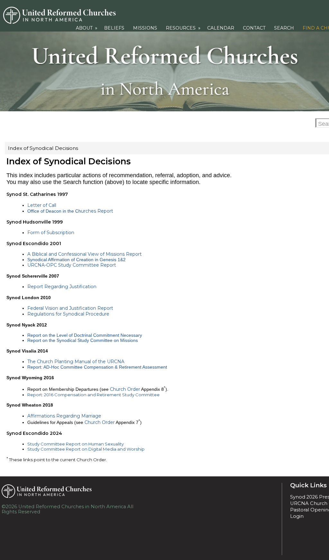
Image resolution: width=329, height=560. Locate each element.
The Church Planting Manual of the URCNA (75, 361)
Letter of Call (41, 205)
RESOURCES (184, 28)
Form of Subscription (50, 232)
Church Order (125, 389)
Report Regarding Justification (61, 286)
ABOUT (87, 28)
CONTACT (254, 28)
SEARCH (284, 28)
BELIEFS (114, 28)
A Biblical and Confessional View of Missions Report (84, 254)
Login (297, 516)
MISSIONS (145, 28)
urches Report (97, 211)
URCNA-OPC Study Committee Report (71, 265)
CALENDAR (220, 28)
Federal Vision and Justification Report (70, 308)
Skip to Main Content (71, 512)
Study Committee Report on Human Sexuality (75, 443)
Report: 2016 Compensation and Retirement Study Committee (93, 394)
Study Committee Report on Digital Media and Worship (86, 449)
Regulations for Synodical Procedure (68, 314)
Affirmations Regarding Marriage (64, 416)
